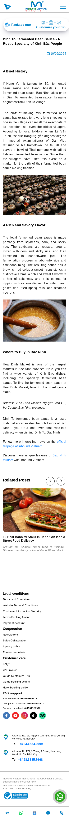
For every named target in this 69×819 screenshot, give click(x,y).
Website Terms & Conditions (20, 605)
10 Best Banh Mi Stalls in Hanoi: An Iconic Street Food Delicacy (34, 538)
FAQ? (6, 664)
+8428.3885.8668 (30, 759)
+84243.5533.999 (30, 744)
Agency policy (11, 646)
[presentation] (50, 481)
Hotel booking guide (15, 687)
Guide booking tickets (16, 681)
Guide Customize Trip (16, 675)
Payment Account (14, 622)
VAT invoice (10, 669)
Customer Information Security (22, 611)
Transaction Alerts (14, 652)
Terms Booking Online (16, 617)
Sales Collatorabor (14, 640)
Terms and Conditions (16, 599)
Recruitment (10, 634)
